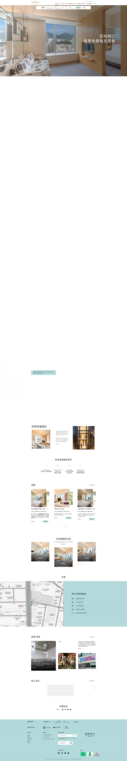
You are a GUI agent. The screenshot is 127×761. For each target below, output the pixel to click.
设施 (75, 3)
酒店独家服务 (89, 3)
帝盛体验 (79, 3)
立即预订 (78, 7)
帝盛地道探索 (70, 3)
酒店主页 (57, 3)
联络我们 (83, 3)
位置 (66, 3)
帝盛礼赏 (90, 1)
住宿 (63, 3)
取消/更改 (84, 7)
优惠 (60, 3)
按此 (38, 683)
